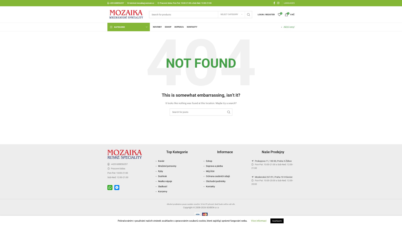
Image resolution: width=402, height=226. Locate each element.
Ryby (160, 171)
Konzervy (162, 191)
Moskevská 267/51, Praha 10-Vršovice (273, 177)
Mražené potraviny (167, 166)
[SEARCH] (248, 14)
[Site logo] (126, 14)
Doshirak (162, 176)
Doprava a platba (214, 166)
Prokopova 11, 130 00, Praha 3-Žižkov (273, 161)
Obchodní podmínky (215, 181)
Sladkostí (162, 186)
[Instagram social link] (278, 3)
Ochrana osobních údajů (218, 176)
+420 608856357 (116, 3)
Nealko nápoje (165, 181)
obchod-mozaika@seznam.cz (142, 3)
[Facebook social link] (274, 3)
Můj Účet (210, 171)
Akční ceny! (289, 27)
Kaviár (161, 161)
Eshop (209, 161)
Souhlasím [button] (277, 221)
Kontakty (210, 186)
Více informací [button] (258, 220)
